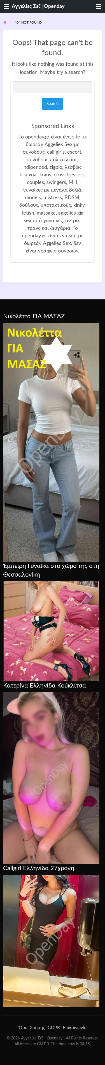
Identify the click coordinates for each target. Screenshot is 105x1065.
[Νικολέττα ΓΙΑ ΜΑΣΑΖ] (51, 442)
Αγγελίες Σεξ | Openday (38, 6)
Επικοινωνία (75, 1027)
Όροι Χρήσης (32, 1027)
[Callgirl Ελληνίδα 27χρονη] (51, 941)
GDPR (54, 1027)
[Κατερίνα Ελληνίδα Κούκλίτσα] (51, 778)
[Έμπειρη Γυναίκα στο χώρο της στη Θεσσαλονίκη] (51, 631)
